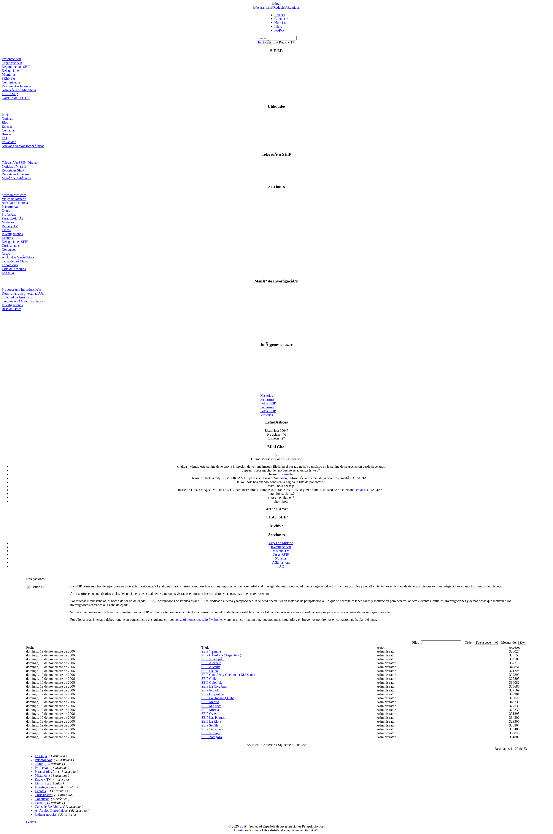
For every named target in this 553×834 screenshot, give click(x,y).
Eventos (7, 238)
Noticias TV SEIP (14, 166)
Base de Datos (11, 309)
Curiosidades (10, 245)
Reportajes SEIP (13, 170)
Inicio (278, 26)
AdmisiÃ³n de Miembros (19, 90)
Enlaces (279, 15)
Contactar (281, 19)
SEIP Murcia (210, 710)
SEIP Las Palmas (213, 717)
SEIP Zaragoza (211, 737)
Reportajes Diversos (15, 174)
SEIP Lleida (209, 671)
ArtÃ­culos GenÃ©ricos (18, 257)
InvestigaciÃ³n (281, 547)
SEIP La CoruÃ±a (214, 686)
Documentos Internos (16, 86)
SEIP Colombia (211, 682)
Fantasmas (267, 396)
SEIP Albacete (211, 663)
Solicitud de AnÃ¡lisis (17, 297)
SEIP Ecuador (211, 690)
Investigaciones (12, 234)
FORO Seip (10, 94)
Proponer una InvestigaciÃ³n (21, 289)
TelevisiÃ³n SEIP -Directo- (20, 162)
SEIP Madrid (210, 702)
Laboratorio (10, 265)
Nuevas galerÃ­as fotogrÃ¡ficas (23, 146)
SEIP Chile (208, 678)
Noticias (280, 22)
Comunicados (11, 82)
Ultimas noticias (46, 814)
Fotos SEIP (268, 400)
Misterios (8, 222)
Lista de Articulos (14, 269)
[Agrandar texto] (261, 7)
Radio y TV (10, 226)
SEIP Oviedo (210, 713)
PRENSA (8, 78)
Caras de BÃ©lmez (15, 261)
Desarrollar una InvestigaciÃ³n (23, 293)
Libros (6, 230)
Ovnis (6, 210)
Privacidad (9, 142)
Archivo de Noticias (15, 203)
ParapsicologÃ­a (12, 218)
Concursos (9, 249)
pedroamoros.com (14, 195)
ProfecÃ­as (9, 214)
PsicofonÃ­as (10, 206)
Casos (6, 253)
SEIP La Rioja (211, 721)
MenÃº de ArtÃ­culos (16, 178)
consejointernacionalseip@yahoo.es (199, 619)
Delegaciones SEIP (15, 242)
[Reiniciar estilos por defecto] (292, 7)
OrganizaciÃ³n (12, 63)
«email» (287, 474)
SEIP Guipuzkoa (212, 694)
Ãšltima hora (281, 562)
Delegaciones (11, 70)
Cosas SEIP (281, 555)
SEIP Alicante (210, 667)
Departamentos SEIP (16, 67)
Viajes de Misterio (14, 199)
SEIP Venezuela (212, 729)
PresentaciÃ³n (11, 59)
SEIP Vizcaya (210, 733)
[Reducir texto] (277, 7)
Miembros (9, 74)
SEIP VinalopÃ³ (212, 659)
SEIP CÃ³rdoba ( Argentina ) (221, 655)
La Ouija (8, 273)
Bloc (5, 122)
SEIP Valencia (211, 651)
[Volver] (31, 822)
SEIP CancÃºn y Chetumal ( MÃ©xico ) (229, 675)
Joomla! (239, 830)
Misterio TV (280, 551)
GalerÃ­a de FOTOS (16, 98)
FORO (279, 30)
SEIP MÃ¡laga (211, 706)
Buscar (6, 134)
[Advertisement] (276, 324)
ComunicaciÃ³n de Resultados (22, 301)
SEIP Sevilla (209, 725)
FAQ (5, 138)
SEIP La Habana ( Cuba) (218, 698)
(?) (276, 455)
